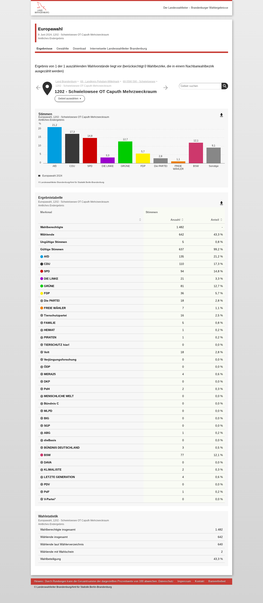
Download (79, 48)
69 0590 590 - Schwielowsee (139, 81)
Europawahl (50, 28)
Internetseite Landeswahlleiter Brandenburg (118, 48)
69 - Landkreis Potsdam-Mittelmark (99, 81)
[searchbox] (203, 86)
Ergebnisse (44, 48)
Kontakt (199, 581)
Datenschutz (165, 581)
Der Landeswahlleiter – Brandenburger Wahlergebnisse (195, 7)
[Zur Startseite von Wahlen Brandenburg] (83, 7)
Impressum (184, 581)
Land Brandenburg (66, 81)
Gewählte (63, 48)
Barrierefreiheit (217, 581)
